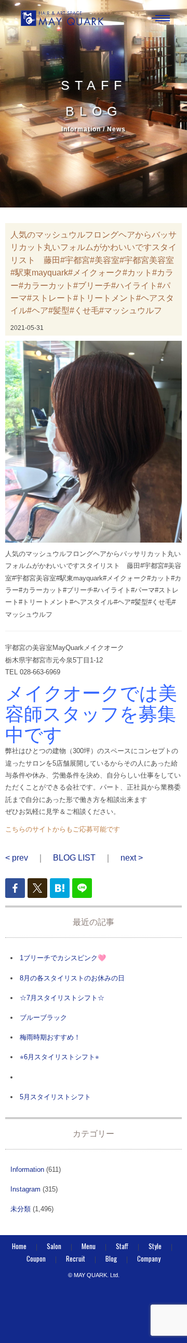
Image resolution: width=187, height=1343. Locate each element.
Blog (111, 1258)
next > (132, 857)
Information (27, 1169)
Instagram (25, 1189)
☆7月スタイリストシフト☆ (62, 998)
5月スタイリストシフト (55, 1097)
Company (149, 1258)
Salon (54, 1246)
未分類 (20, 1209)
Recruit (75, 1258)
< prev (16, 857)
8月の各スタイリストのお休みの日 (72, 978)
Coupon (36, 1258)
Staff (122, 1246)
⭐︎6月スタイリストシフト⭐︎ (59, 1057)
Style (155, 1246)
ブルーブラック (43, 1017)
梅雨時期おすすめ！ (50, 1037)
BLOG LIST (74, 857)
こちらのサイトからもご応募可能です (62, 829)
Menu (89, 1246)
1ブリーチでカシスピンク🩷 (63, 958)
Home (19, 1246)
